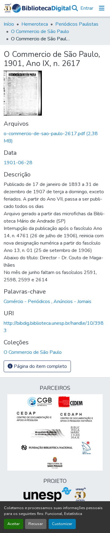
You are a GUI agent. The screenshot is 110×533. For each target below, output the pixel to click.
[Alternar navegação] (101, 8)
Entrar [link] (86, 8)
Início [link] (9, 24)
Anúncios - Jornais (72, 301)
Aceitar (13, 524)
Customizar (62, 524)
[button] (41, 8)
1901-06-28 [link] (18, 162)
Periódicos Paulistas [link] (76, 24)
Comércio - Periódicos (27, 301)
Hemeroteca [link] (34, 24)
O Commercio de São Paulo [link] (40, 31)
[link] (55, 137)
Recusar (35, 524)
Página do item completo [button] (40, 366)
